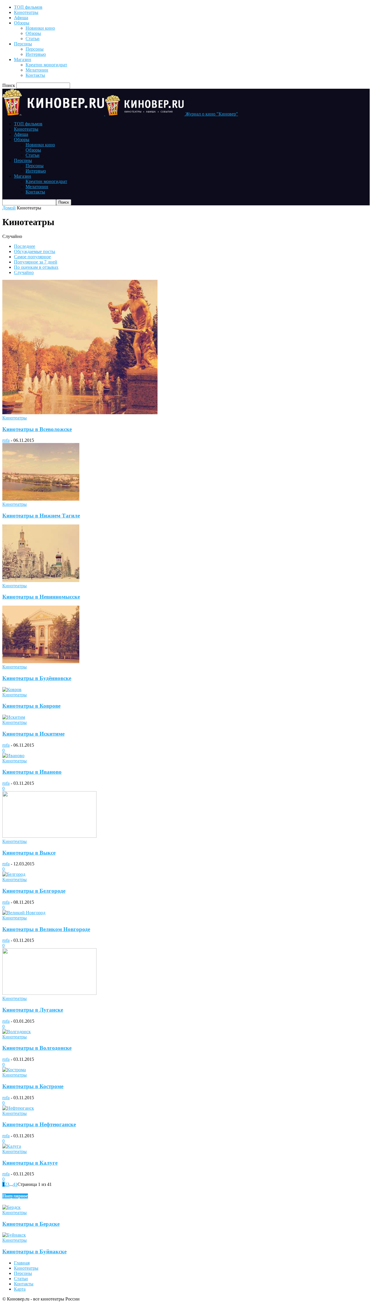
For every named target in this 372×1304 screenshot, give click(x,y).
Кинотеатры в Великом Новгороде (46, 929)
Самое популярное (32, 256)
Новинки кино (40, 28)
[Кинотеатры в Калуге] (11, 1146)
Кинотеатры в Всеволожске (37, 429)
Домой (9, 207)
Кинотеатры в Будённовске (36, 678)
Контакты (35, 75)
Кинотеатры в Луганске (32, 1010)
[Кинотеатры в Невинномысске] (40, 580)
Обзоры (21, 22)
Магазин (22, 59)
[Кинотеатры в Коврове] (12, 689)
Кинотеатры (26, 12)
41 (15, 1184)
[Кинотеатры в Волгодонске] (16, 1031)
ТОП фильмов (28, 7)
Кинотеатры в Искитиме (33, 734)
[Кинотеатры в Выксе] (49, 836)
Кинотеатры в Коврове (31, 706)
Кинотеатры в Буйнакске (34, 1251)
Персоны (23, 43)
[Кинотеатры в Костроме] (14, 1069)
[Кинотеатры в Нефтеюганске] (18, 1108)
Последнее (24, 246)
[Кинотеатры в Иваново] (13, 755)
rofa (6, 440)
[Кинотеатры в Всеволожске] (80, 412)
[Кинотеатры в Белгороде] (13, 874)
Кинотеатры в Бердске (31, 1224)
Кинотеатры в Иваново (32, 772)
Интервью (36, 54)
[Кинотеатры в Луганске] (49, 993)
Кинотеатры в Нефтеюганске (39, 1124)
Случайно (24, 272)
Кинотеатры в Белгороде (33, 891)
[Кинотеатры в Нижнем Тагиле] (40, 499)
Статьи (33, 38)
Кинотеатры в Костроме (32, 1086)
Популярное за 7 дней (35, 261)
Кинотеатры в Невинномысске (41, 597)
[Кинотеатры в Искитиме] (13, 717)
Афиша (21, 17)
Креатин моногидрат (46, 64)
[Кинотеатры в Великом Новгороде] (23, 912)
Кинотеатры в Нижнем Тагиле (41, 516)
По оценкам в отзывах (36, 267)
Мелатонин (37, 69)
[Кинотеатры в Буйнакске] (14, 1234)
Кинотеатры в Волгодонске (36, 1048)
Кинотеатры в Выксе (29, 853)
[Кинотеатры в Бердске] (11, 1207)
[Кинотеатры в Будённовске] (40, 661)
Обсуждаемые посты (34, 251)
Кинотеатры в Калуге (30, 1163)
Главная (22, 1262)
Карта (20, 1289)
